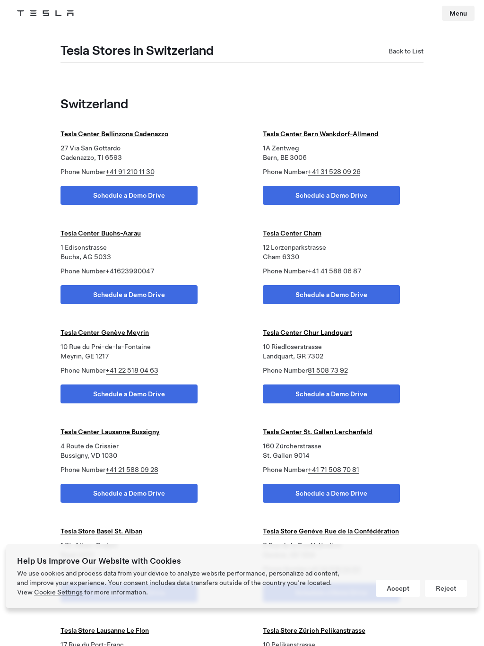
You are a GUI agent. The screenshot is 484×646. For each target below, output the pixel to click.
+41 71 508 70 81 (333, 469)
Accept (398, 588)
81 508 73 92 (328, 370)
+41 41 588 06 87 (334, 271)
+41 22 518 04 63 (131, 370)
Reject (446, 588)
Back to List (406, 51)
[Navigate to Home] (45, 13)
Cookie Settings (58, 592)
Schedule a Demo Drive (129, 195)
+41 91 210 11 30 (130, 171)
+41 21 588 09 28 (131, 469)
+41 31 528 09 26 (334, 171)
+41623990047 (129, 271)
